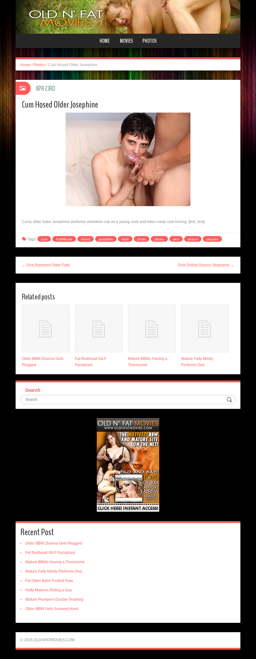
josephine (106, 239)
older (125, 239)
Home (105, 41)
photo (141, 239)
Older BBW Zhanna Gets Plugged (53, 543)
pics (176, 239)
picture (193, 239)
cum (44, 239)
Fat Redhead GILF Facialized (50, 552)
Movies (126, 41)
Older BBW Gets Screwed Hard (51, 609)
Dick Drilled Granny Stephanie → (206, 265)
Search (32, 390)
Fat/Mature (64, 239)
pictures (212, 239)
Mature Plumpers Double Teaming (54, 599)
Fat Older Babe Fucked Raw (49, 581)
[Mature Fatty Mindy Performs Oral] (205, 328)
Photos (149, 41)
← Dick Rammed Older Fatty (46, 265)
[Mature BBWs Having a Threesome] (152, 328)
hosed (85, 239)
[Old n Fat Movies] (128, 16)
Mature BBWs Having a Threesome (55, 562)
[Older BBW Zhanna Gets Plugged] (46, 328)
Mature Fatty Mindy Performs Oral (53, 571)
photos (159, 239)
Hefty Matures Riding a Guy (48, 590)
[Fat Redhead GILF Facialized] (99, 328)
